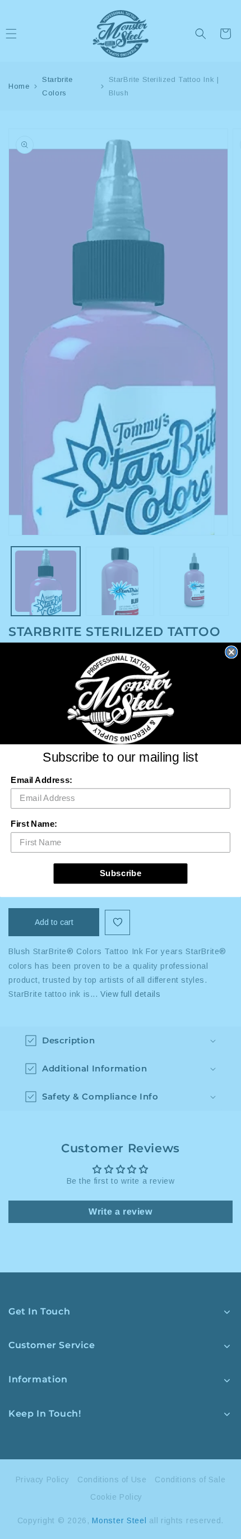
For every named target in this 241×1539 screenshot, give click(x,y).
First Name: (34, 823)
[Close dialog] (231, 652)
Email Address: (41, 779)
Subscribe (121, 872)
